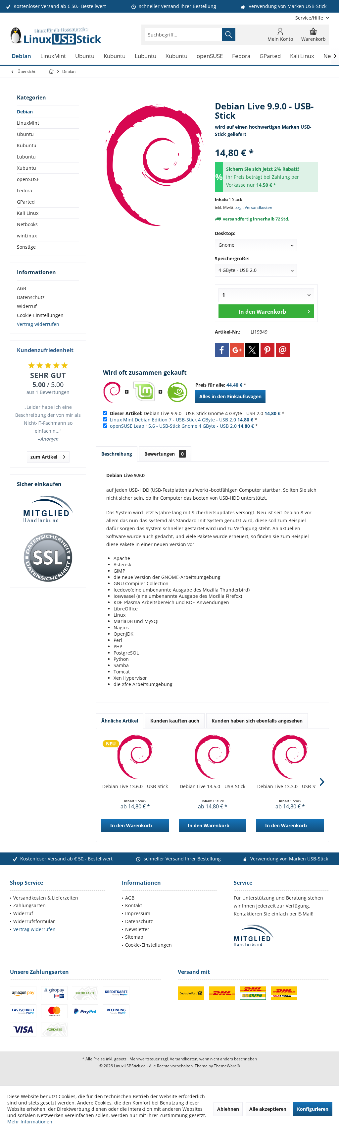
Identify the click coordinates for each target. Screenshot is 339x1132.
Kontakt (133, 905)
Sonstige (26, 247)
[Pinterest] (267, 350)
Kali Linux (27, 213)
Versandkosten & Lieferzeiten (45, 898)
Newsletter (137, 929)
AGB (21, 288)
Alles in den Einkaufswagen (230, 396)
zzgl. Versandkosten (253, 207)
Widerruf (27, 306)
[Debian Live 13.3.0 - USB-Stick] (290, 756)
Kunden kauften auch (174, 721)
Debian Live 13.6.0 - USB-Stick (135, 786)
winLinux (27, 235)
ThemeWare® (227, 1066)
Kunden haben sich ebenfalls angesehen (257, 721)
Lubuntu (26, 157)
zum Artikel (43, 457)
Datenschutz (31, 297)
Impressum (137, 913)
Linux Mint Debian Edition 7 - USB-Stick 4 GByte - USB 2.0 (173, 419)
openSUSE (28, 179)
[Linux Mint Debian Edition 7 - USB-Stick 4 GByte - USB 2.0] (143, 392)
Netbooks (27, 224)
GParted (26, 202)
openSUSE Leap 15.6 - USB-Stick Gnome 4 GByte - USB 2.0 (173, 426)
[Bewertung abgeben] (266, 143)
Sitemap (134, 937)
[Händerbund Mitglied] (48, 509)
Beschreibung (116, 454)
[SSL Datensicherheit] (48, 558)
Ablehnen (228, 1109)
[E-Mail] (283, 350)
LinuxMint (28, 123)
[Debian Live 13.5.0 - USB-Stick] (212, 756)
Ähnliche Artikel (119, 721)
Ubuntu (25, 134)
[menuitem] (309, 18)
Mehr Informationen (29, 1121)
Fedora (24, 190)
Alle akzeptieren (267, 1109)
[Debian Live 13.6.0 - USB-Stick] (135, 756)
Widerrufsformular (34, 921)
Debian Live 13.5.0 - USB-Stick (212, 786)
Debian (25, 111)
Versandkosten (183, 1059)
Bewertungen (164, 454)
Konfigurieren (312, 1109)
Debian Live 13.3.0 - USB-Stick (290, 786)
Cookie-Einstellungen (40, 315)
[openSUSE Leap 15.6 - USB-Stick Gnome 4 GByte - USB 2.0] (177, 392)
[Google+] (237, 350)
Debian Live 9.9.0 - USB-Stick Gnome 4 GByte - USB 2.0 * (197, 413)
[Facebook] (222, 350)
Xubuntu (26, 168)
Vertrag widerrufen (38, 324)
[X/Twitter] (252, 350)
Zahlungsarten (29, 905)
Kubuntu (26, 145)
